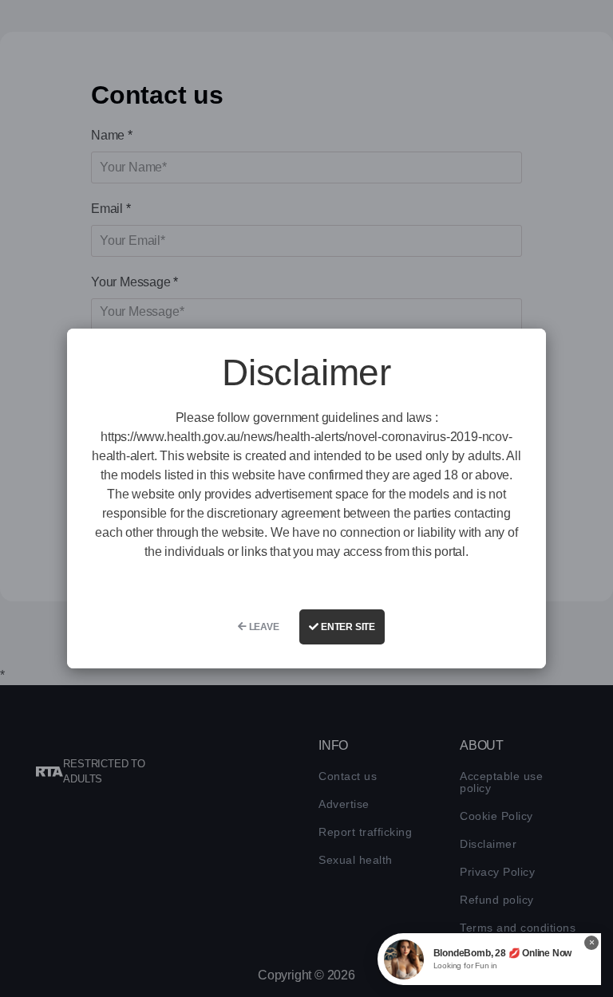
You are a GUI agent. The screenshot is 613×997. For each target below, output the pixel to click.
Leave (263, 626)
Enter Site (346, 626)
